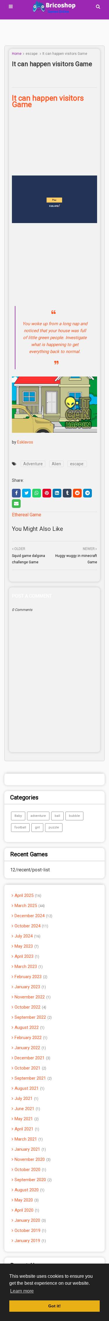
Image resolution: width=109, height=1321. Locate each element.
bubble (74, 816)
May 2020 (26, 1200)
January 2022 (30, 1047)
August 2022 (29, 1027)
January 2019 (30, 1240)
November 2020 (32, 1159)
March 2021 (28, 1139)
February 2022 (30, 1037)
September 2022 (33, 1017)
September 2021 (33, 1078)
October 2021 (30, 1068)
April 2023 (26, 956)
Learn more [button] (22, 1291)
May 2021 (26, 1118)
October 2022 (30, 1007)
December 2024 (33, 915)
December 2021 (32, 1058)
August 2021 (29, 1088)
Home (17, 54)
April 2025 (27, 895)
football (20, 827)
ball (57, 816)
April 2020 (26, 1210)
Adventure (33, 464)
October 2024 (31, 926)
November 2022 (32, 997)
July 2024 (27, 936)
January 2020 (30, 1220)
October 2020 (30, 1169)
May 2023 (26, 946)
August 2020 (29, 1189)
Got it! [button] (54, 1306)
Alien (56, 464)
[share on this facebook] (16, 493)
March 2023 (28, 966)
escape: (32, 54)
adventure (38, 816)
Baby (18, 816)
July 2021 (26, 1098)
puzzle (54, 827)
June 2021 (27, 1108)
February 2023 (30, 976)
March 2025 (29, 905)
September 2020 (33, 1179)
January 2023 (30, 986)
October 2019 (30, 1230)
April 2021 (26, 1129)
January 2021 (30, 1149)
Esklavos (25, 442)
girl (37, 827)
